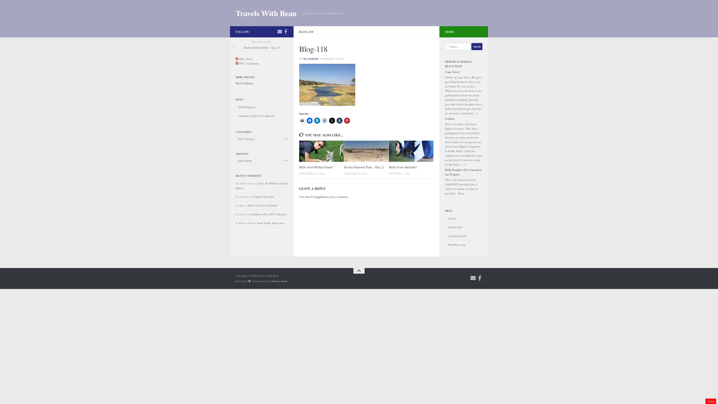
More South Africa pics (270, 223)
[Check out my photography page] (285, 31)
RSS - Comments (248, 63)
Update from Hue (264, 196)
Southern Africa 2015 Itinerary (257, 116)
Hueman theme (279, 281)
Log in (452, 218)
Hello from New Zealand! (263, 205)
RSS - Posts (245, 59)
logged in (320, 197)
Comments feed (457, 236)
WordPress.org (456, 245)
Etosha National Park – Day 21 (364, 167)
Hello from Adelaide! (403, 167)
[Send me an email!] (279, 31)
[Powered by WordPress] (249, 281)
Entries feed (455, 227)
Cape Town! (452, 72)
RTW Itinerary (247, 107)
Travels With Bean (266, 13)
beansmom (310, 59)
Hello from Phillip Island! (316, 167)
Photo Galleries (244, 83)
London (449, 119)
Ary (241, 205)
